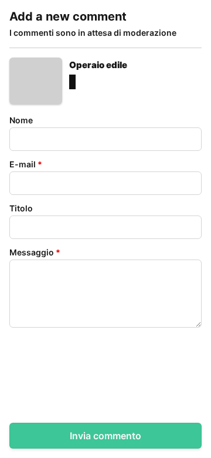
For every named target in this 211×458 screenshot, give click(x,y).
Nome (21, 120)
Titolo (21, 208)
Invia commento (105, 436)
